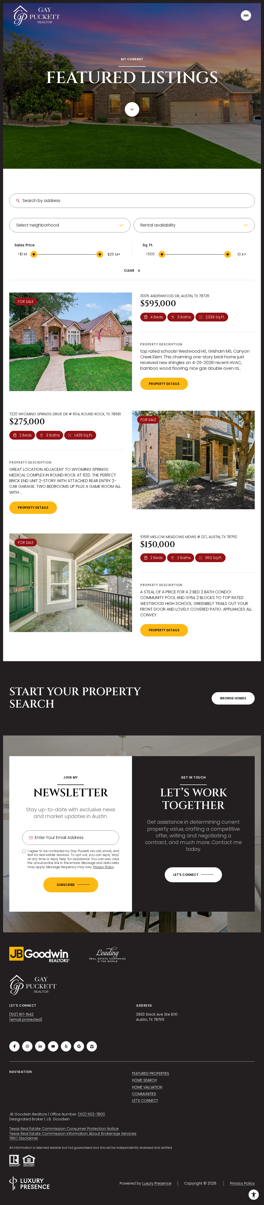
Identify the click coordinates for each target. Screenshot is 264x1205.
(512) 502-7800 (91, 1114)
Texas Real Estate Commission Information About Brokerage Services (72, 1133)
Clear (129, 271)
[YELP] (66, 1046)
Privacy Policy (103, 867)
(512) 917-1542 (21, 1014)
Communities (144, 1093)
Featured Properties (150, 1073)
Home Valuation (147, 1087)
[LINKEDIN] (40, 1046)
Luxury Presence (156, 1183)
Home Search (144, 1080)
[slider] (34, 254)
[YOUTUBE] (53, 1046)
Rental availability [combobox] (158, 225)
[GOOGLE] (79, 1046)
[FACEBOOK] (14, 1046)
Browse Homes (233, 698)
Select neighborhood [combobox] (37, 225)
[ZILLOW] (92, 1046)
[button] (193, 874)
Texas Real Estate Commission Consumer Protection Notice (64, 1128)
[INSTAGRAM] (27, 1046)
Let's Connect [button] (145, 1100)
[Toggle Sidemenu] (246, 15)
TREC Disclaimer (23, 1138)
